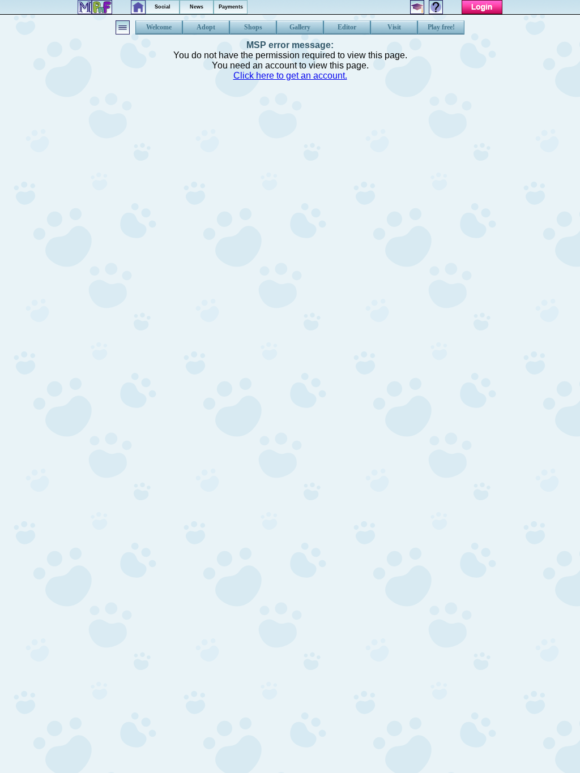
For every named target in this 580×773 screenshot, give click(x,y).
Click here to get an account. (290, 75)
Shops (253, 27)
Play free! (441, 27)
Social (162, 7)
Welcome (159, 27)
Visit (394, 27)
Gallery (299, 27)
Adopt (206, 27)
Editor (347, 27)
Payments (231, 7)
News (196, 7)
